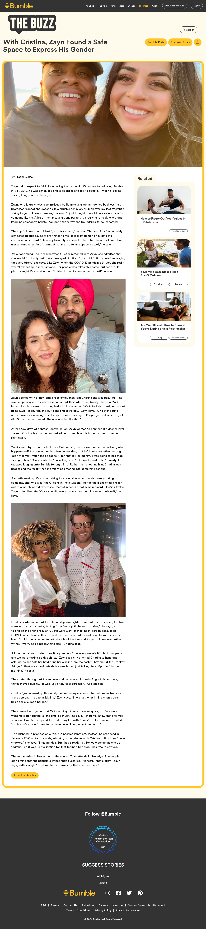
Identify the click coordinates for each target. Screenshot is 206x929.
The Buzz (143, 5)
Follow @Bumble (103, 813)
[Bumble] (18, 5)
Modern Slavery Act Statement (146, 905)
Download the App (174, 5)
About (155, 5)
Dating (180, 284)
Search (190, 30)
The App (102, 5)
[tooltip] (197, 42)
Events (131, 5)
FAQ (43, 905)
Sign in (197, 5)
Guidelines (87, 905)
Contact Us (70, 905)
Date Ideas (161, 284)
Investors (117, 905)
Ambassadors (117, 5)
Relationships (180, 231)
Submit (103, 883)
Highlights (103, 876)
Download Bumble (25, 775)
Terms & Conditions (78, 910)
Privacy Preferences (128, 910)
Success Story (181, 42)
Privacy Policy (102, 910)
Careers (103, 905)
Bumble (96, 919)
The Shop (89, 5)
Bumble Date (157, 42)
